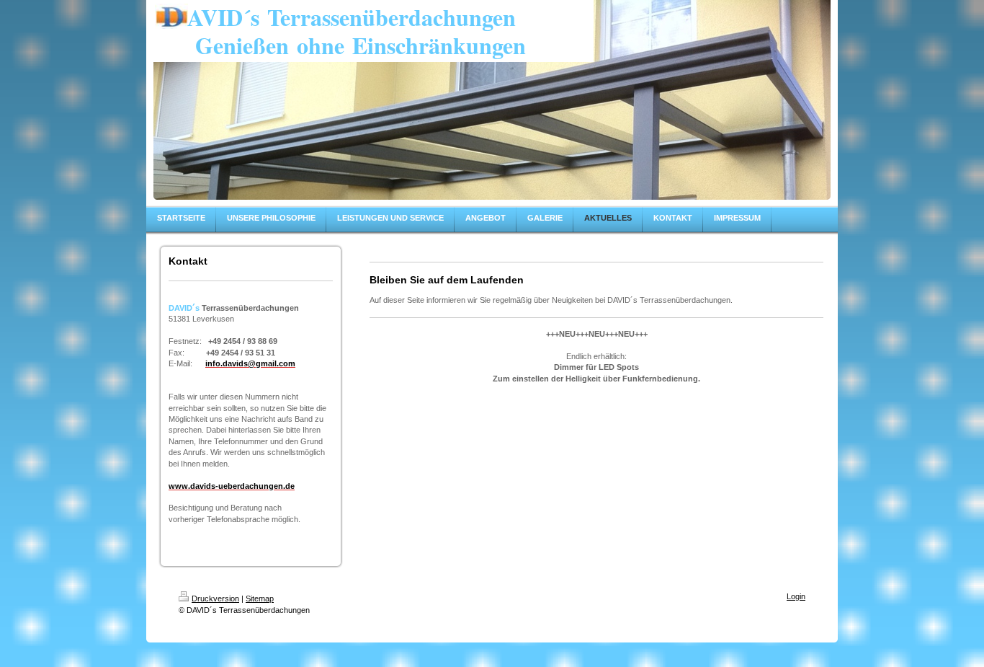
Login (796, 596)
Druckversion (215, 598)
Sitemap (260, 598)
